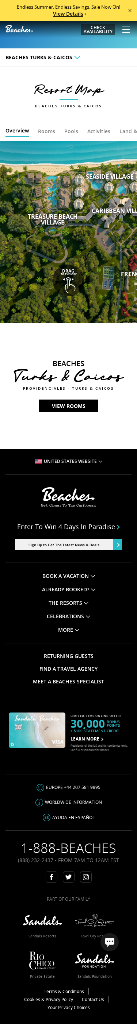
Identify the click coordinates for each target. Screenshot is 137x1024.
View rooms (68, 405)
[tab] (17, 131)
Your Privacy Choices (68, 1007)
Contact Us (93, 999)
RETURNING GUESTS (69, 655)
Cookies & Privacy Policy (48, 999)
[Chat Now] (109, 942)
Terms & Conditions (64, 991)
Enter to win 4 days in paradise (66, 526)
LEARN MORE (85, 739)
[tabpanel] (68, 232)
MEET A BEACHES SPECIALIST (68, 681)
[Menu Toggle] (123, 29)
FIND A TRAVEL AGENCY (68, 668)
